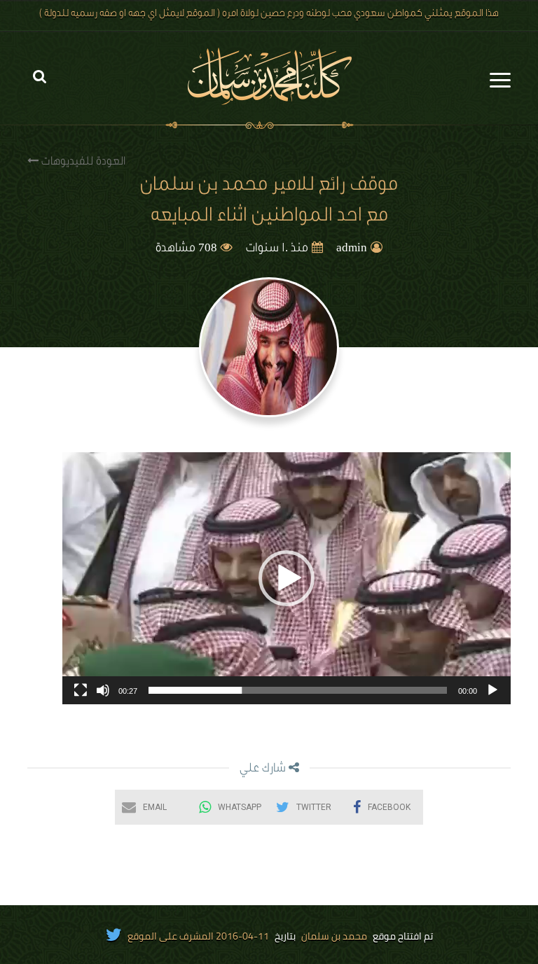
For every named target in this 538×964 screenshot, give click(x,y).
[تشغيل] (492, 690)
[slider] (298, 690)
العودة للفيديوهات (82, 162)
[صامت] (103, 690)
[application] (286, 578)
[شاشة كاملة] (81, 690)
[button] (286, 578)
